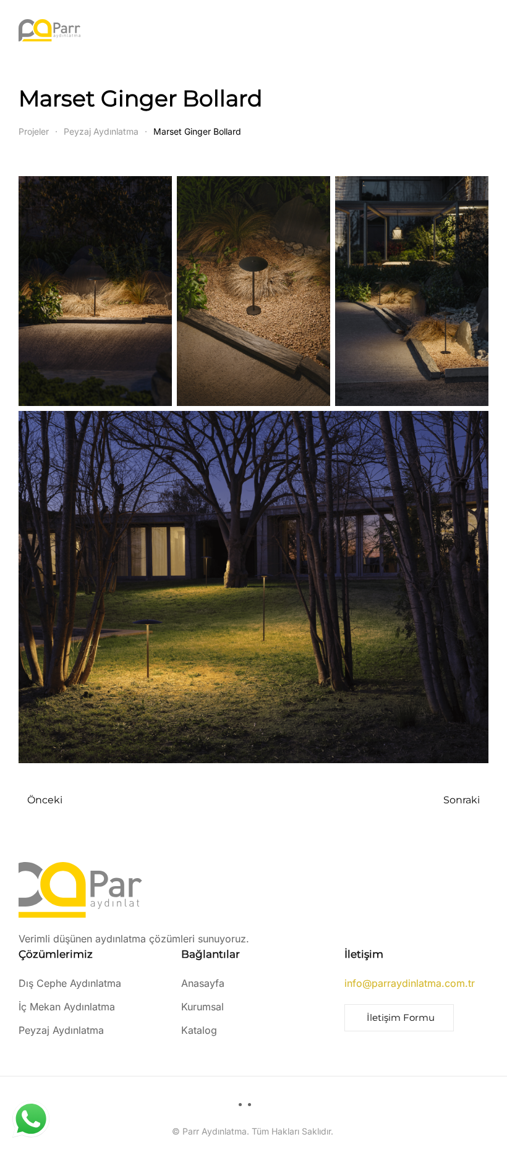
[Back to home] (49, 30)
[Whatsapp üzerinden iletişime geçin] (34, 1119)
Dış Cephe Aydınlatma (70, 983)
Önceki (44, 800)
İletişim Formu (401, 1017)
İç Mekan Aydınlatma (67, 1006)
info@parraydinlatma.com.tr (409, 983)
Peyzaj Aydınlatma (61, 1030)
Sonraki (461, 800)
